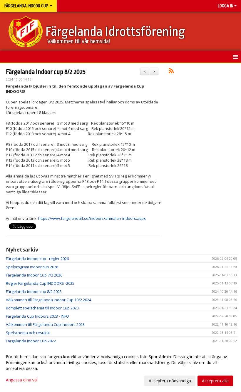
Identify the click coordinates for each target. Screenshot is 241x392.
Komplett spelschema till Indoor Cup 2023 (42, 308)
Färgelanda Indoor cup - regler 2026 (37, 258)
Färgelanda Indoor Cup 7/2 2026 (34, 275)
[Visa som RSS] (171, 71)
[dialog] (120, 368)
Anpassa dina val (22, 380)
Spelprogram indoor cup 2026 (32, 266)
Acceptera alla (215, 380)
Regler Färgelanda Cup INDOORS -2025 (40, 283)
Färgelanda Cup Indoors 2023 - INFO (37, 316)
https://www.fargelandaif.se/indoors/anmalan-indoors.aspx (92, 218)
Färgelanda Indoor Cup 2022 (31, 341)
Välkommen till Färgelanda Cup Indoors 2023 (45, 324)
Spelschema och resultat (28, 332)
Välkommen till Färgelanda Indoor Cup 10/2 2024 (48, 299)
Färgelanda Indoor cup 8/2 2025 (46, 72)
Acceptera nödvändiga (170, 380)
